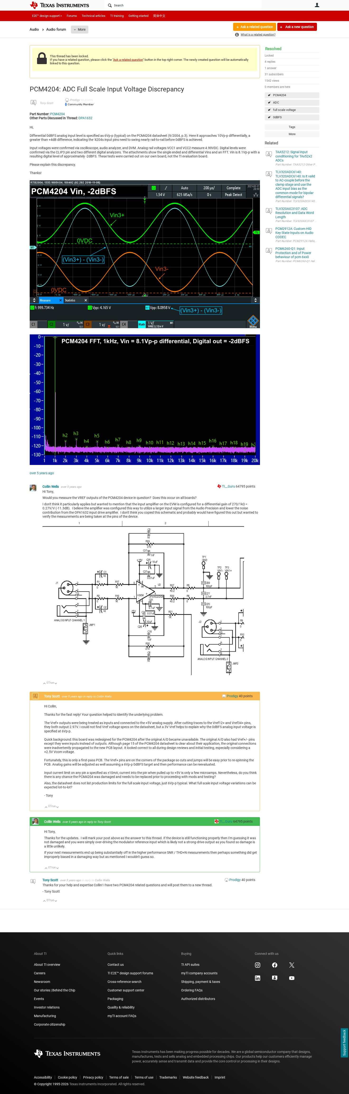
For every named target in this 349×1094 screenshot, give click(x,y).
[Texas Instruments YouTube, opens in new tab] (292, 980)
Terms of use (144, 1077)
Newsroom (42, 982)
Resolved (273, 48)
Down (56, 684)
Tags (292, 127)
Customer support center (126, 990)
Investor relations (47, 1007)
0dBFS (277, 117)
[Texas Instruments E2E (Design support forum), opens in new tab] (275, 980)
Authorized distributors (198, 999)
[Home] (63, 5)
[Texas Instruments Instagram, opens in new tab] (257, 967)
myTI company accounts (199, 973)
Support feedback (344, 1043)
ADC (276, 102)
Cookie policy (67, 1077)
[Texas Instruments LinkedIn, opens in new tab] (257, 980)
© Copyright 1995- (51, 1084)
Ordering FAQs (192, 990)
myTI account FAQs (122, 1016)
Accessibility (43, 1077)
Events (39, 999)
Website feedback (196, 1077)
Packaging (115, 999)
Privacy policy (93, 1077)
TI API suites (190, 964)
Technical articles (93, 16)
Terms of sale (119, 1077)
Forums (72, 16)
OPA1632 (85, 118)
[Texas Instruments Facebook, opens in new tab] (275, 967)
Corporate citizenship (49, 1024)
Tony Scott (46, 103)
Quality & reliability (121, 1007)
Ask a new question (299, 27)
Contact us (116, 964)
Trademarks (168, 1077)
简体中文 (159, 16)
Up (44, 684)
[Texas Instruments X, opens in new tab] (292, 967)
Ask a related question (257, 27)
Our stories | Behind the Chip (54, 990)
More (81, 29)
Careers (39, 973)
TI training (117, 16)
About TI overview (47, 964)
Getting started (138, 16)
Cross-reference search (124, 982)
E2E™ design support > (47, 16)
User (317, 5)
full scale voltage (284, 110)
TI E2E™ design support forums (130, 973)
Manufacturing (45, 1016)
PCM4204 (279, 95)
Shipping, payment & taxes (200, 982)
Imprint (220, 1077)
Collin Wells (51, 486)
